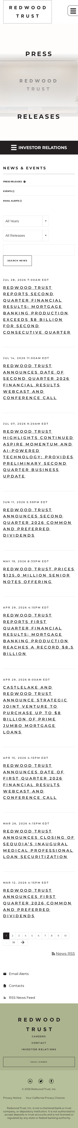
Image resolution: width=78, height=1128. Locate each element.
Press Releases (12, 181)
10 (66, 935)
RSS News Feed (22, 998)
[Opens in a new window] (30, 1080)
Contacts (16, 986)
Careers (39, 1036)
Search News (17, 260)
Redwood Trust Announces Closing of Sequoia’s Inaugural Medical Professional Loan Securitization (39, 844)
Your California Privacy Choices (45, 1098)
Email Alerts (11, 200)
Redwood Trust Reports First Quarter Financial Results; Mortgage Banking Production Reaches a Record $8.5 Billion (38, 634)
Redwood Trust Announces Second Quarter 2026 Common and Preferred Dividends (37, 523)
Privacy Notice (12, 1098)
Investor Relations (39, 1049)
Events (7, 191)
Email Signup (39, 1062)
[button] (73, 10)
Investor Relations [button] (42, 147)
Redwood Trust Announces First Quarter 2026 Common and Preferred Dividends (37, 903)
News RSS (63, 953)
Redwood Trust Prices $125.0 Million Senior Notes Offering (39, 575)
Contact (39, 1043)
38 (15, 942)
